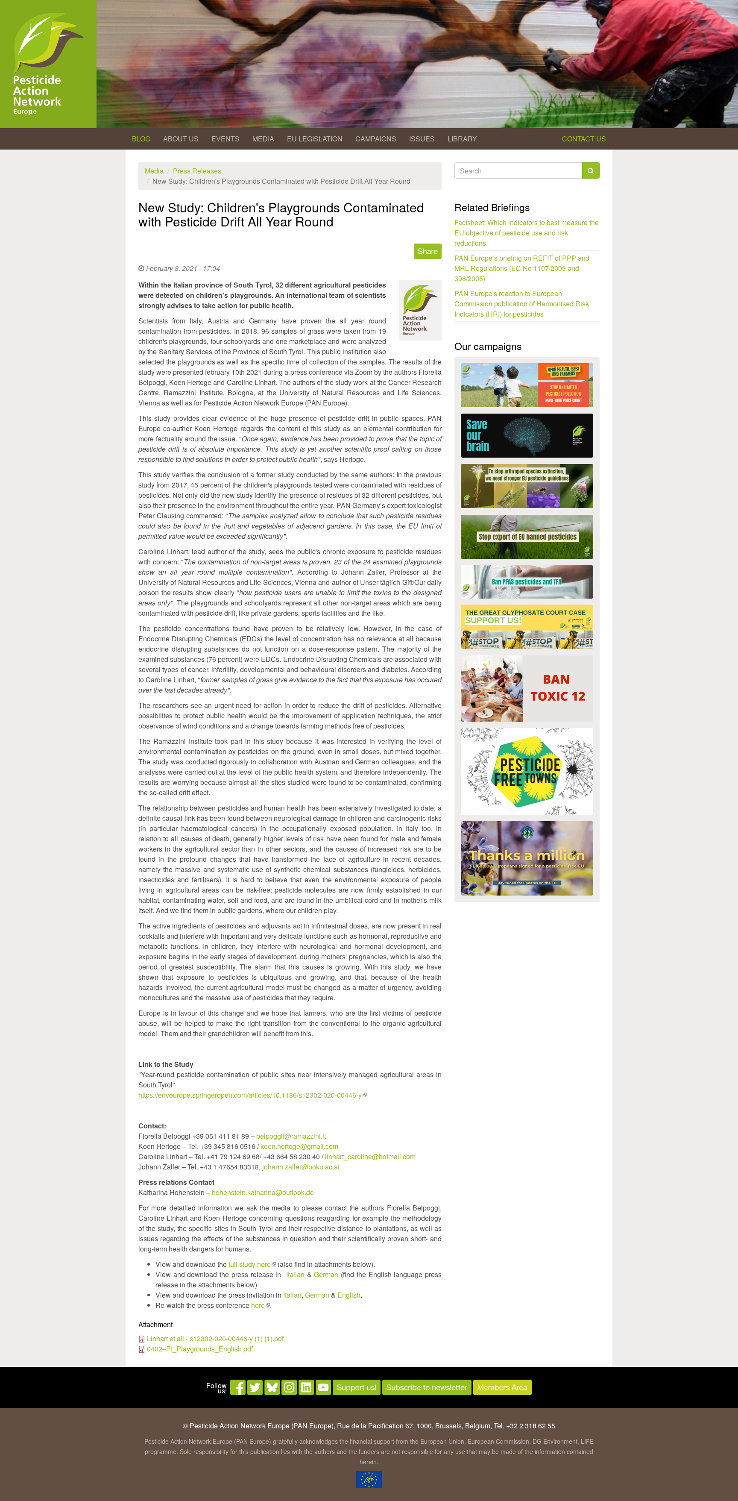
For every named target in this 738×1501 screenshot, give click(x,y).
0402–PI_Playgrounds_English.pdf (200, 1349)
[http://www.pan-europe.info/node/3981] (527, 486)
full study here (252, 1264)
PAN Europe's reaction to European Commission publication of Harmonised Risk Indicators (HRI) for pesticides (521, 303)
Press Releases (197, 171)
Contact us (584, 139)
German (326, 1274)
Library (462, 139)
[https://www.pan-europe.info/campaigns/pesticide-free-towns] (527, 771)
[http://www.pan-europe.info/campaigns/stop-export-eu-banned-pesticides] (527, 537)
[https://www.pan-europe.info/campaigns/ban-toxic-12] (527, 688)
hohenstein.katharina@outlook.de (263, 1192)
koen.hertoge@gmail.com (299, 1146)
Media (263, 139)
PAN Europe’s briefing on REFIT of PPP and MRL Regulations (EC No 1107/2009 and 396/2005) (521, 268)
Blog (141, 139)
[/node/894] (527, 858)
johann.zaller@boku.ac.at (301, 1167)
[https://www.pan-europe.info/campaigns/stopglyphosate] (527, 627)
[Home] (48, 64)
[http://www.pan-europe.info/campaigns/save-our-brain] (527, 436)
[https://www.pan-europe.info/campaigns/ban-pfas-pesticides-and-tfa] (527, 582)
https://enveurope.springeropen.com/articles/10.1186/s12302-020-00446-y (252, 1095)
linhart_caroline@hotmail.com (370, 1156)
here (260, 1305)
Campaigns (375, 139)
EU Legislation (315, 139)
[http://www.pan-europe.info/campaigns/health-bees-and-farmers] (527, 385)
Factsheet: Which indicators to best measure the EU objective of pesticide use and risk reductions (526, 232)
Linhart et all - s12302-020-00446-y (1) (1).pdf (215, 1338)
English (348, 1295)
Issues (422, 139)
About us (181, 139)
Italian (295, 1274)
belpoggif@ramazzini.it (291, 1136)
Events (225, 139)
